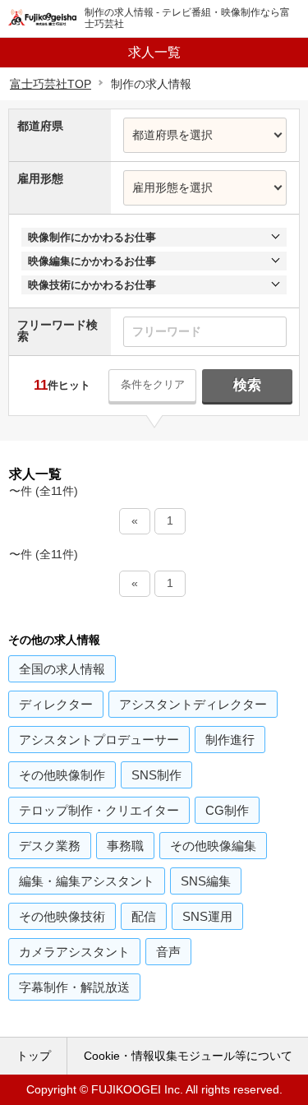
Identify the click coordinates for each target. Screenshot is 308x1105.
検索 (247, 385)
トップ (33, 1055)
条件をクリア (153, 384)
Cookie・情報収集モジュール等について (188, 1055)
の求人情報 (62, 669)
